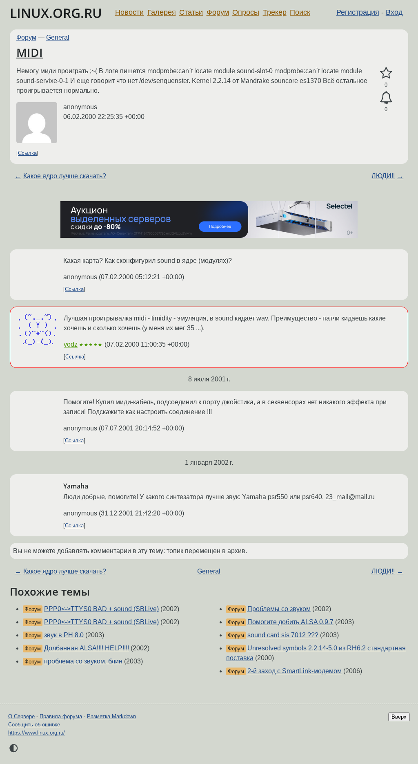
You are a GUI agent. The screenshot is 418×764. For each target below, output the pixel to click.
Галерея (161, 12)
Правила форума (61, 716)
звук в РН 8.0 (64, 635)
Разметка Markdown (111, 716)
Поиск (300, 12)
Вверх (399, 717)
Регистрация (357, 12)
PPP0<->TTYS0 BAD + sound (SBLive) (101, 608)
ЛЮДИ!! (383, 176)
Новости (129, 12)
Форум (218, 12)
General (57, 37)
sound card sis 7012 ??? (282, 635)
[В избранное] (386, 73)
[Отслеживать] (386, 98)
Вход (394, 12)
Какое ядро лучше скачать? (64, 176)
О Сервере (21, 716)
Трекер (275, 12)
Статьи (191, 12)
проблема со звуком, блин (83, 661)
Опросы (245, 12)
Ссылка (27, 153)
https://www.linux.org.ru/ (36, 733)
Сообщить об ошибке (34, 724)
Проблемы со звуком (279, 608)
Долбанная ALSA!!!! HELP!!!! (86, 648)
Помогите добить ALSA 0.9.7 (290, 621)
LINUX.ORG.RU (56, 13)
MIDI (29, 52)
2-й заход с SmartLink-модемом (294, 671)
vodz (71, 344)
